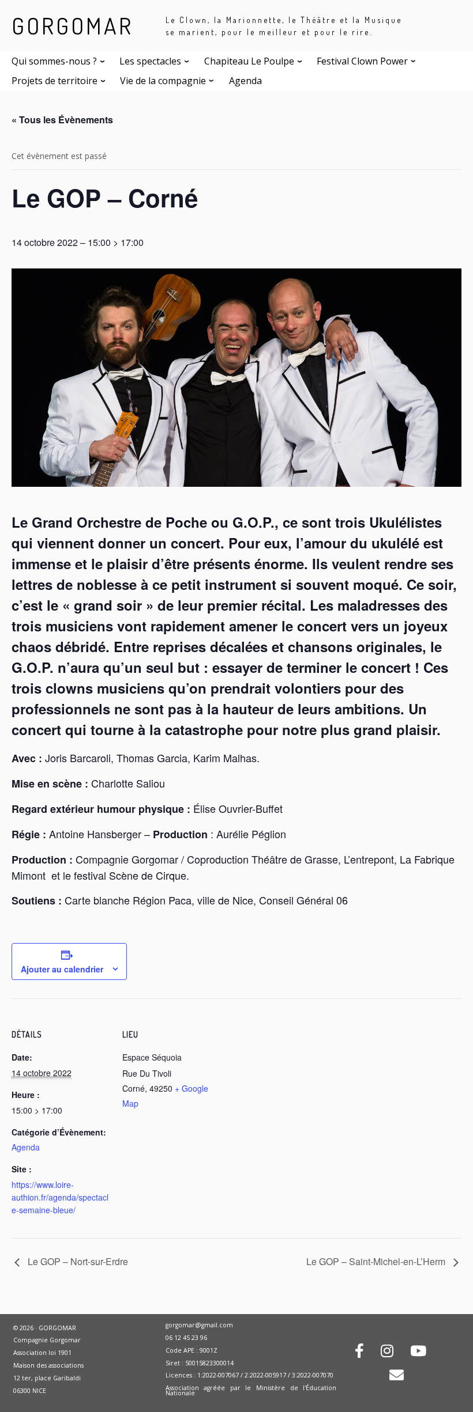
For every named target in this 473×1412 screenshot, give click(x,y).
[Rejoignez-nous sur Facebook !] (359, 1352)
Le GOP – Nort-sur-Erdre (76, 1261)
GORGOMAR (72, 25)
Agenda (26, 1147)
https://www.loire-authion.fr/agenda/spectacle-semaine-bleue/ (60, 1197)
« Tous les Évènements (62, 119)
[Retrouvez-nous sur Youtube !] (418, 1352)
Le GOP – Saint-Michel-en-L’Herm (377, 1261)
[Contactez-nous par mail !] (396, 1377)
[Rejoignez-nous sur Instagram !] (387, 1352)
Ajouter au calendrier (62, 969)
